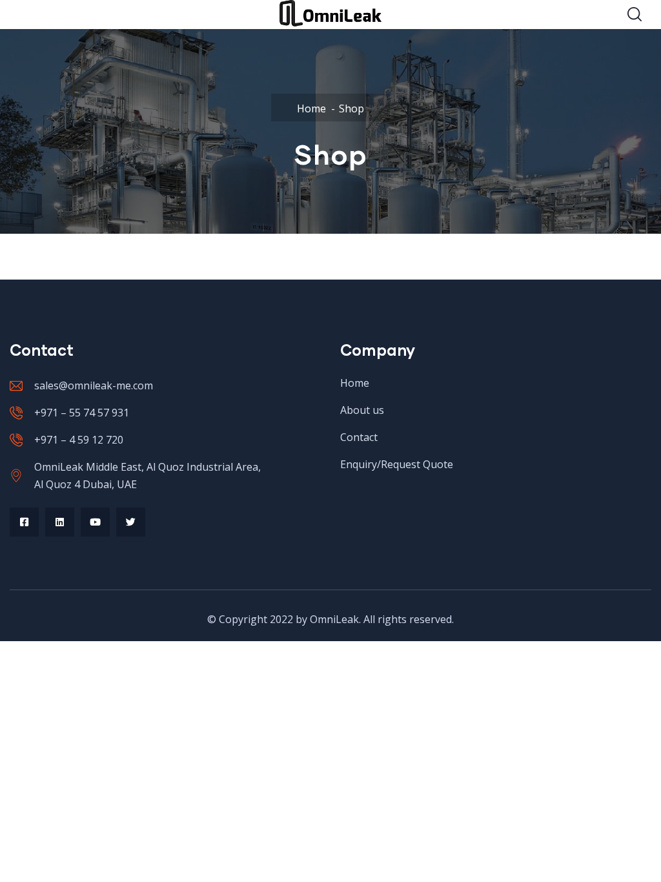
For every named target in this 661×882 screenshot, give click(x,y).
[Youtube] (95, 522)
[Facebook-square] (24, 522)
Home (311, 108)
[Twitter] (130, 522)
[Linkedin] (59, 522)
